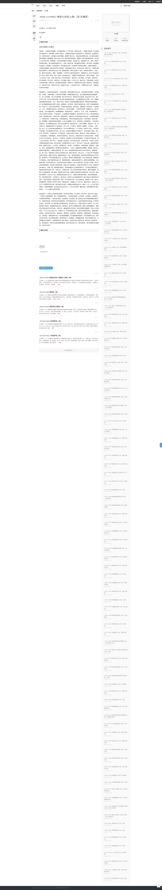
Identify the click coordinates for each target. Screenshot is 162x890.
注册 (128, 6)
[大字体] (91, 20)
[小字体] (94, 20)
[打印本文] (96, 20)
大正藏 (46, 10)
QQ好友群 (34, 26)
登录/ (125, 6)
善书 (63, 6)
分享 (44, 6)
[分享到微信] (34, 20)
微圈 (57, 6)
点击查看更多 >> (69, 350)
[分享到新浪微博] (34, 15)
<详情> (58, 284)
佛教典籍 (39, 10)
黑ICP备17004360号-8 (64, 888)
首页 (37, 6)
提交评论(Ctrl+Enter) (46, 268)
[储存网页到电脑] (98, 20)
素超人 (58, 888)
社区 (50, 6)
